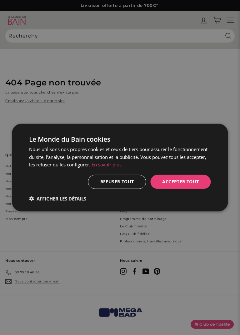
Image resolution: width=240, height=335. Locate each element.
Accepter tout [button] (180, 182)
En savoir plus (107, 164)
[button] (57, 198)
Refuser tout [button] (117, 182)
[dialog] (120, 167)
